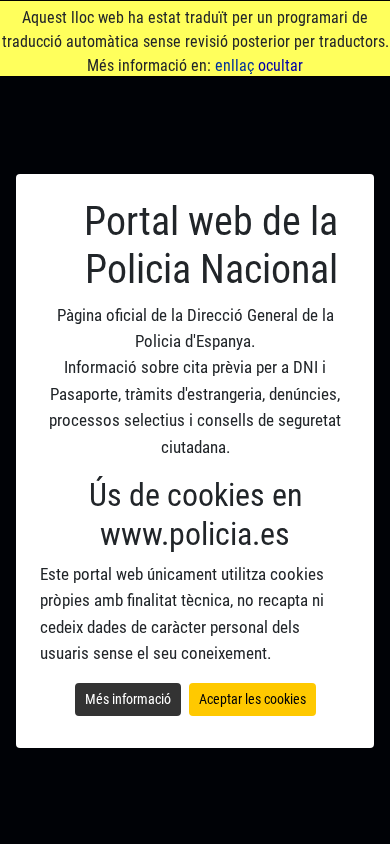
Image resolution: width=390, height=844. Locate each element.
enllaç (234, 65)
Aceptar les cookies (252, 699)
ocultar (280, 65)
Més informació (128, 699)
